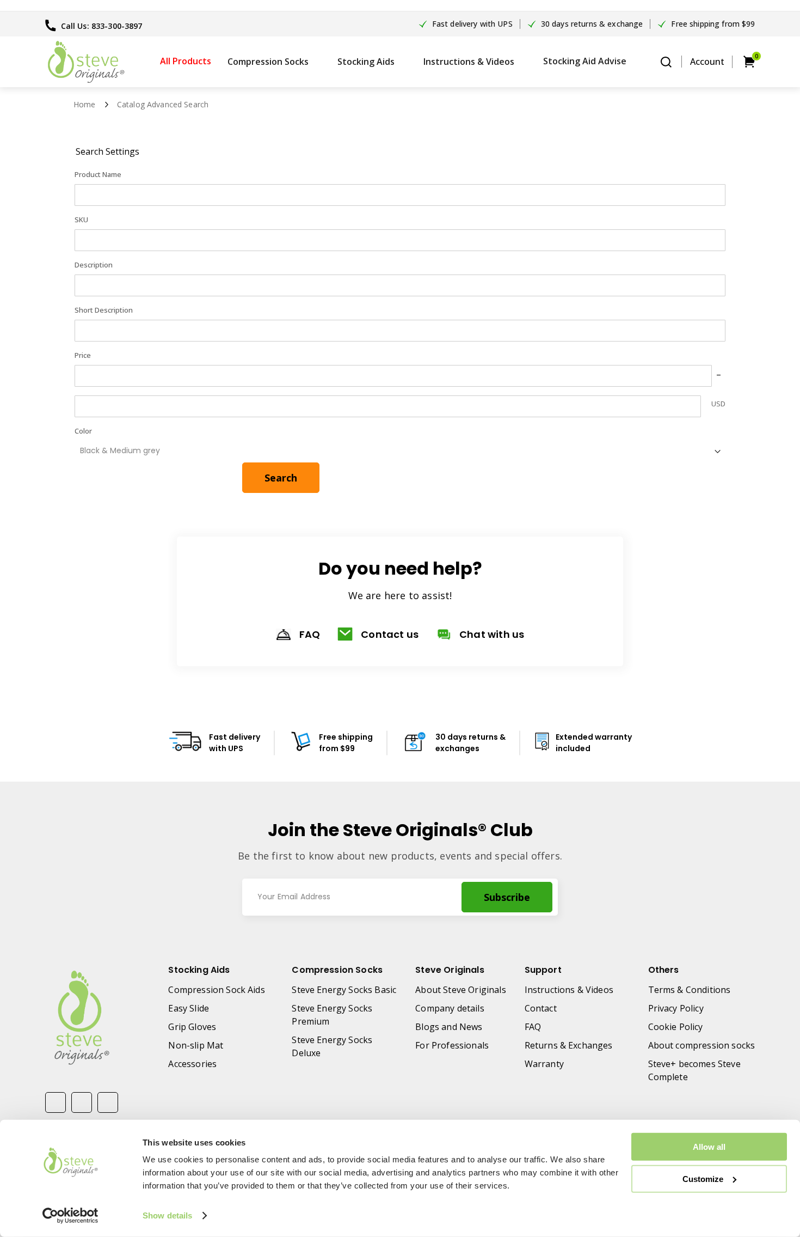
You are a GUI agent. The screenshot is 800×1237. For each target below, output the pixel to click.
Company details (449, 1008)
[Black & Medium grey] (393, 450)
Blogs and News (448, 1027)
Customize (702, 1178)
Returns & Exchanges (569, 1045)
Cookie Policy (675, 1027)
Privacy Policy (676, 1008)
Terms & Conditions (689, 990)
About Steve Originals (460, 990)
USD (718, 404)
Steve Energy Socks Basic (344, 990)
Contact (541, 1008)
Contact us (390, 634)
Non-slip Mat (195, 1045)
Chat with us (491, 634)
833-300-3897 (117, 26)
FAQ (310, 634)
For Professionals (452, 1045)
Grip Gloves (192, 1027)
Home (84, 104)
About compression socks (701, 1045)
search (666, 62)
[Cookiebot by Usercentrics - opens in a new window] (70, 1216)
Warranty (544, 1064)
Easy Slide (188, 1008)
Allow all (709, 1146)
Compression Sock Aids (216, 990)
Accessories (192, 1064)
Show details (167, 1215)
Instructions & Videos (569, 990)
